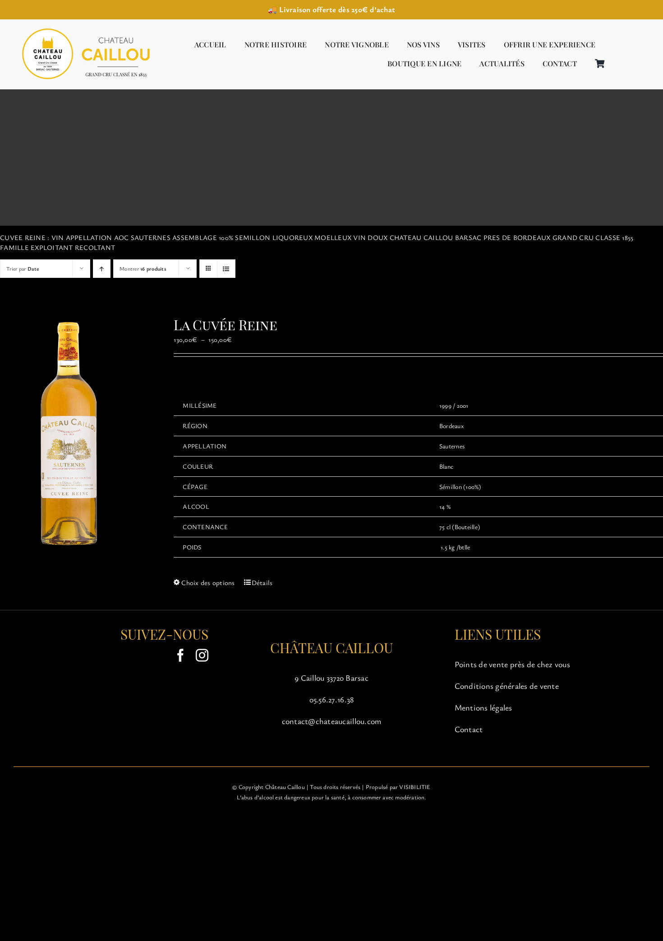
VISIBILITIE (414, 787)
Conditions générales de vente (507, 685)
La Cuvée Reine (225, 325)
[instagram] (202, 655)
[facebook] (180, 655)
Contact (469, 729)
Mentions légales (483, 707)
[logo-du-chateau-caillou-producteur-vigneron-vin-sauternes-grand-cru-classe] (83, 29)
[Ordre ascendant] (101, 268)
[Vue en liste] (226, 268)
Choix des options (208, 582)
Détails (262, 582)
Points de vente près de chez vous (512, 664)
